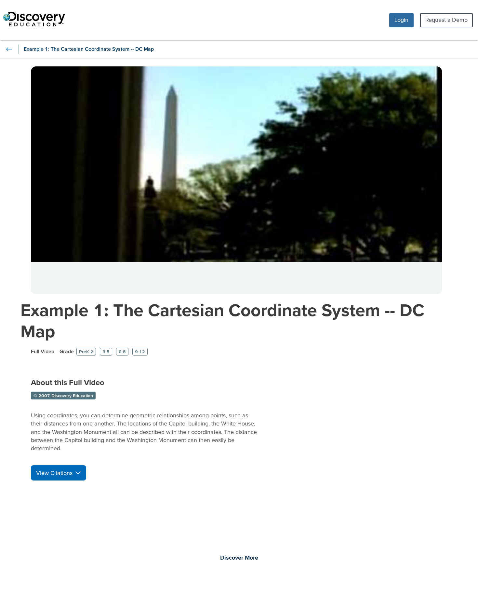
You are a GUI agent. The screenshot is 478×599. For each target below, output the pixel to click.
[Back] (9, 49)
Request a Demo (446, 19)
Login (401, 19)
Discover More (239, 558)
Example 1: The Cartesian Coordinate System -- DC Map (222, 320)
